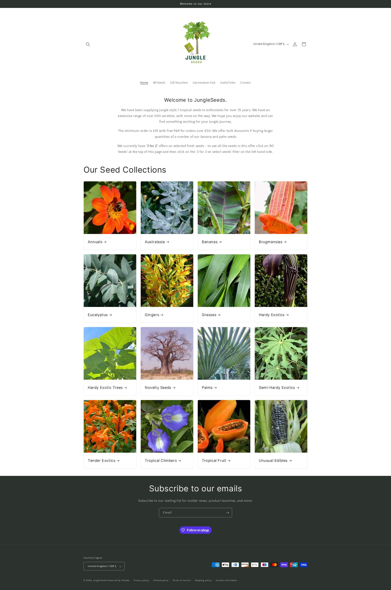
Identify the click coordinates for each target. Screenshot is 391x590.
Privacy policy (141, 580)
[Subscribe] (227, 512)
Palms (207, 387)
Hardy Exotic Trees (105, 387)
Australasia (155, 242)
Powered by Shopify (119, 580)
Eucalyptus (98, 315)
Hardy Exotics (271, 315)
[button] (87, 44)
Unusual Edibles (273, 460)
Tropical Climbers (161, 460)
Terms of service (182, 580)
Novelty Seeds (158, 387)
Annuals (95, 242)
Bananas (209, 242)
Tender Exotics (101, 460)
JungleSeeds (100, 580)
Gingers (152, 315)
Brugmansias (270, 242)
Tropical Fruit (214, 460)
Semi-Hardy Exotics (277, 387)
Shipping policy (203, 580)
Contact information (226, 580)
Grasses (209, 315)
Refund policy (161, 580)
